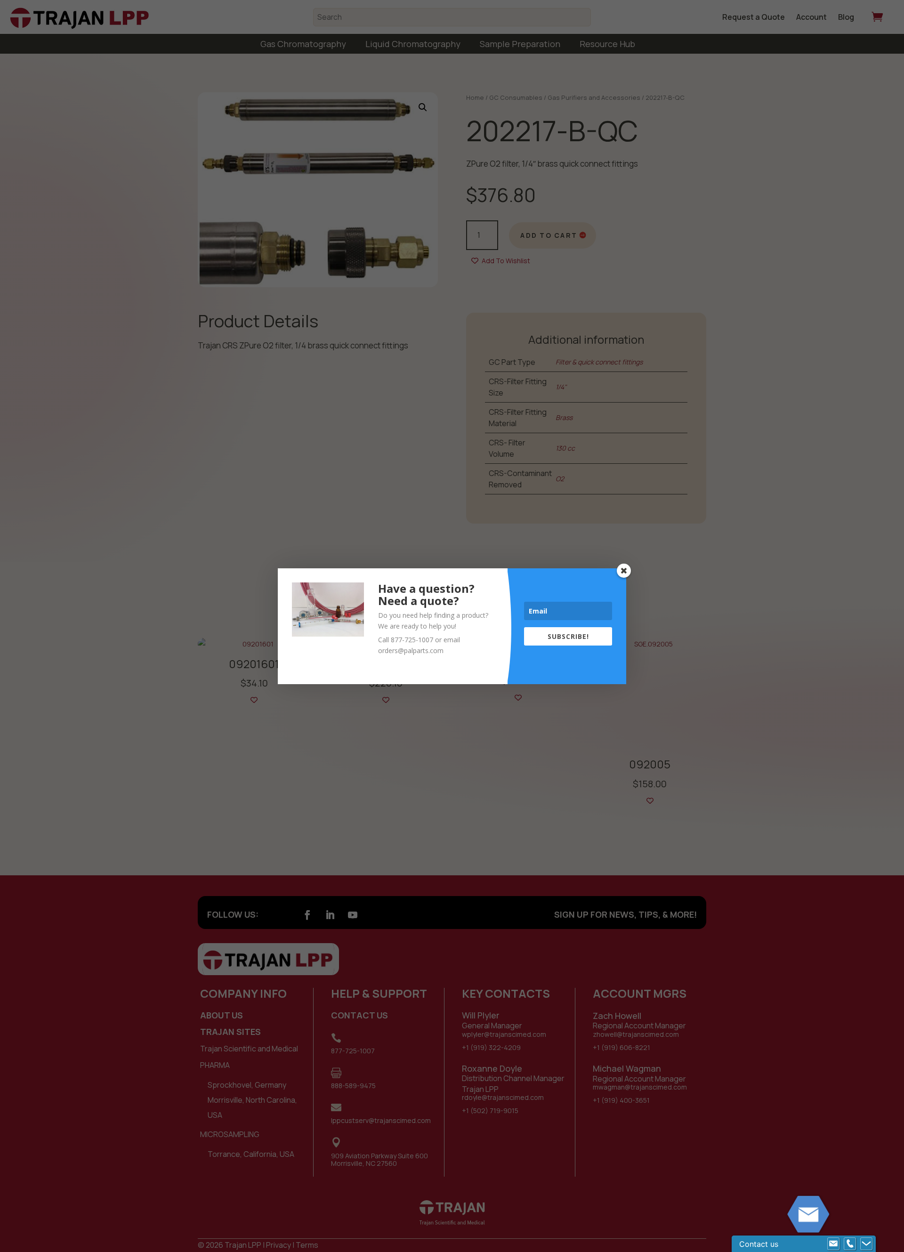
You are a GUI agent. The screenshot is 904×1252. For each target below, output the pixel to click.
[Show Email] (833, 1244)
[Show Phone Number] (850, 1244)
